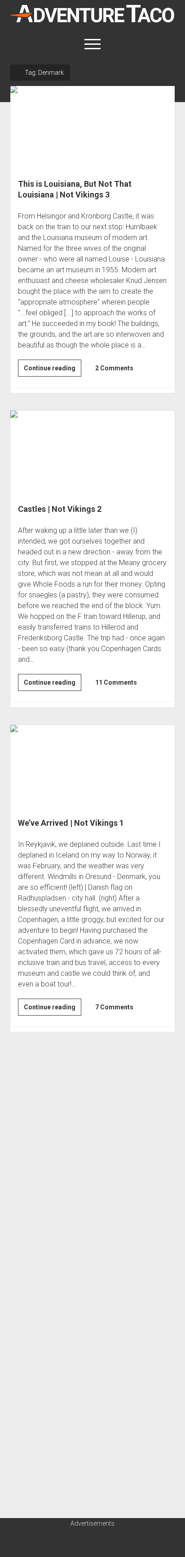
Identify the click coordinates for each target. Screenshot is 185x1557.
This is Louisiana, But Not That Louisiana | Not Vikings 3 (92, 127)
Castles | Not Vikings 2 (92, 452)
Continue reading (52, 370)
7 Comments (114, 1007)
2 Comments (114, 368)
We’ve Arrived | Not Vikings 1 (92, 766)
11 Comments (116, 682)
